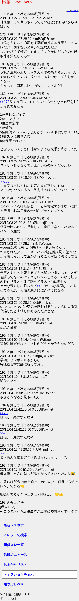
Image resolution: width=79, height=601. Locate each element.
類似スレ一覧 (14, 545)
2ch (68, 10)
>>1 (40, 286)
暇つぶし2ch (13, 584)
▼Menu (74, 10)
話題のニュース (15, 554)
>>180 (4, 181)
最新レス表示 (14, 525)
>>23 (4, 413)
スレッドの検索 (15, 535)
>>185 (4, 453)
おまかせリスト (15, 564)
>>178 (4, 102)
